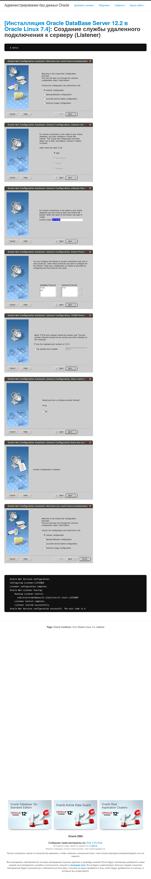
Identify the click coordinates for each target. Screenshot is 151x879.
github (94, 845)
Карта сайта (136, 5)
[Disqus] (75, 676)
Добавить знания (83, 5)
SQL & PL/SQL (94, 842)
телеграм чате (77, 865)
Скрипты (119, 5)
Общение (104, 5)
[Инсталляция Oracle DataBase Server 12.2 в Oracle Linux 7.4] (66, 26)
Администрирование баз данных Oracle (36, 5)
